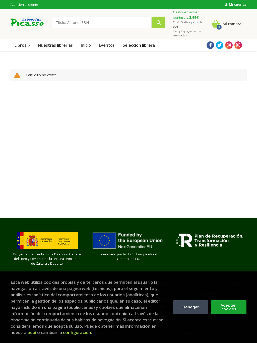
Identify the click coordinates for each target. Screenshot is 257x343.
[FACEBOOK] (210, 45)
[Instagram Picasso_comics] (238, 45)
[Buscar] (158, 22)
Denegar (190, 307)
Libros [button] (21, 45)
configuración (77, 332)
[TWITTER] (219, 45)
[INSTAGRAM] (229, 45)
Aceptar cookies (229, 307)
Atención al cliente (24, 4)
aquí (32, 332)
